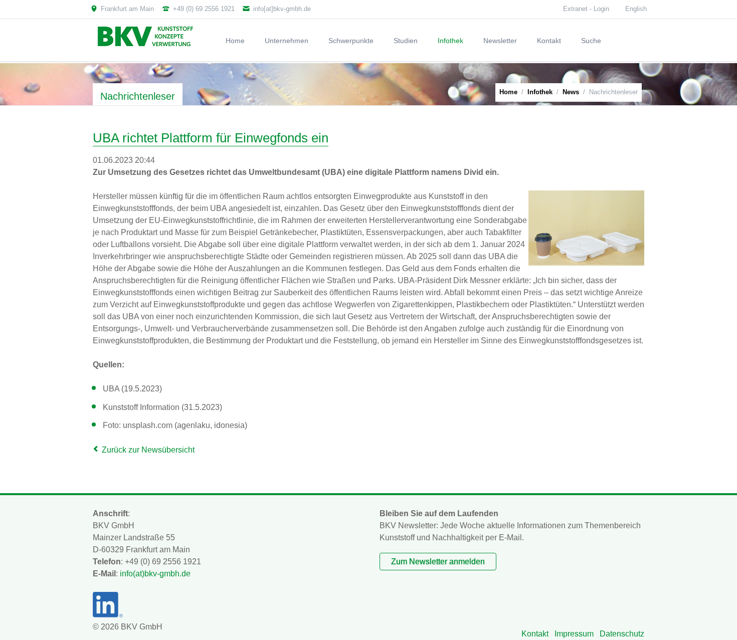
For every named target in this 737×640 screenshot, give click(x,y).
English (636, 9)
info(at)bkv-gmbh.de (155, 573)
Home (508, 92)
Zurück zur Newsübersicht (148, 450)
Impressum (574, 633)
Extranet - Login (586, 9)
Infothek (539, 92)
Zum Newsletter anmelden (438, 561)
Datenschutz (622, 633)
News (571, 92)
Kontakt (534, 633)
